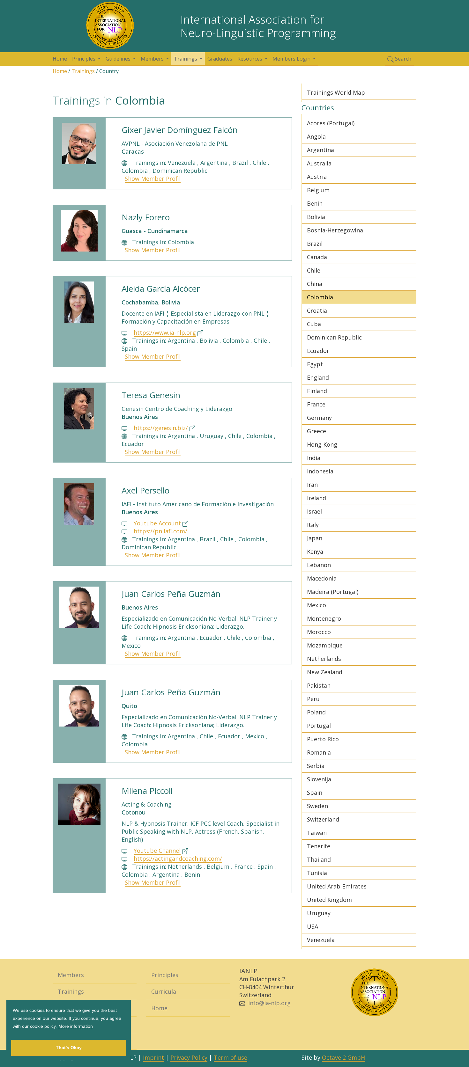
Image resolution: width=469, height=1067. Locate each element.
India (313, 458)
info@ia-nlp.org (269, 1003)
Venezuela (321, 940)
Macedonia (322, 578)
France (316, 404)
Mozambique (325, 645)
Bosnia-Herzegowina (335, 230)
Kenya (315, 551)
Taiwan (317, 833)
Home (60, 58)
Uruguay (319, 913)
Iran (312, 484)
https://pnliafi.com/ (160, 531)
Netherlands (324, 658)
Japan (314, 538)
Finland (317, 391)
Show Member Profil (153, 178)
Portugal (319, 725)
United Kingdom (329, 899)
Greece (316, 431)
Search (402, 58)
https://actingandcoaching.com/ (178, 858)
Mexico (316, 605)
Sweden (317, 806)
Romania (319, 752)
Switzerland (323, 819)
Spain (314, 792)
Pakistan (319, 685)
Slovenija (319, 779)
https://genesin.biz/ (161, 428)
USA (312, 926)
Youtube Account (157, 523)
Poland (316, 712)
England (318, 377)
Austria (317, 176)
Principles (164, 975)
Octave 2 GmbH (343, 1057)
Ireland (316, 498)
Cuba (314, 324)
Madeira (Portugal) (332, 592)
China (314, 284)
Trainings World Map (336, 92)
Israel (314, 511)
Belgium (318, 190)
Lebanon (319, 565)
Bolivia (316, 217)
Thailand (319, 859)
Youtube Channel (157, 850)
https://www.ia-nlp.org (165, 332)
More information (75, 1026)
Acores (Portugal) (330, 123)
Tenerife (318, 846)
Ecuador (318, 350)
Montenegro (324, 618)
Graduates (219, 58)
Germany (319, 417)
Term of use (230, 1057)
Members (71, 975)
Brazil (315, 243)
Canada (317, 257)
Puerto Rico (323, 739)
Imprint (153, 1057)
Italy (313, 525)
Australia (319, 163)
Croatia (317, 310)
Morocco (319, 632)
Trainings (83, 71)
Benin (315, 203)
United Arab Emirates (337, 886)
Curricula (163, 991)
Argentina (320, 150)
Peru (313, 699)
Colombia (320, 297)
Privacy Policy (188, 1057)
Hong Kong (322, 444)
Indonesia (320, 471)
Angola (316, 136)
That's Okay (69, 1047)
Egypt (315, 364)
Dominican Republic (334, 337)
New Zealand (324, 672)
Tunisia (317, 873)
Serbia (315, 766)
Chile (313, 270)
